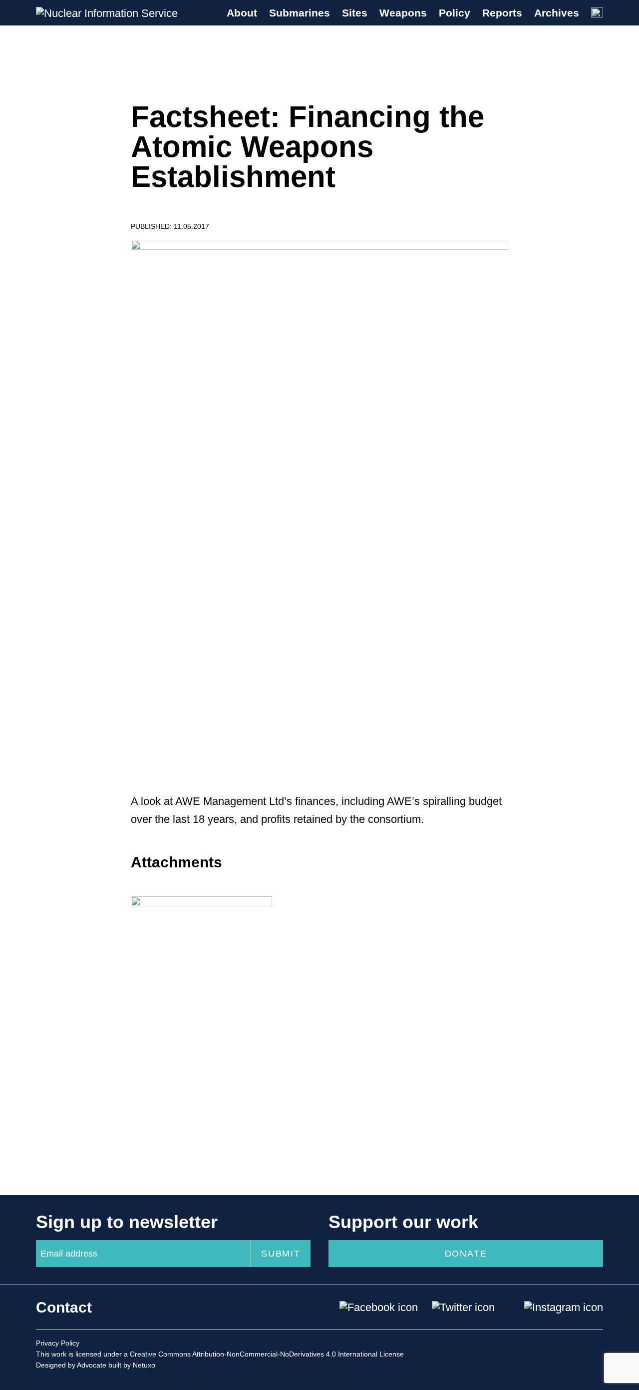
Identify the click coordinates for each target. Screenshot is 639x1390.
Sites (354, 12)
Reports (502, 12)
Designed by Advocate (71, 1365)
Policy (454, 12)
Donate (466, 1254)
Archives (556, 12)
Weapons (403, 12)
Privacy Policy (57, 1343)
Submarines (299, 12)
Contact (64, 1307)
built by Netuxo (131, 1365)
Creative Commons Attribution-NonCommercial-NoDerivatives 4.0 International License (267, 1354)
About (242, 12)
